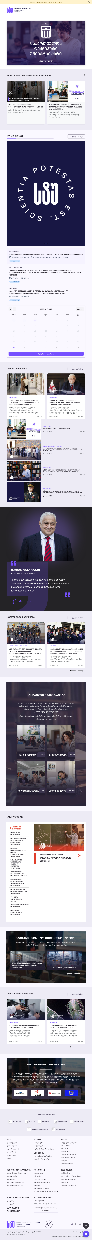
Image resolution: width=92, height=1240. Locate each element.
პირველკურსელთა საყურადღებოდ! (56, 429)
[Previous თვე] (10, 309)
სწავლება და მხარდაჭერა (43, 1156)
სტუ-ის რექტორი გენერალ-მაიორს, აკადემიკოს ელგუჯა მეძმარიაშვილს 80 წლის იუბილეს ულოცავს (63, 492)
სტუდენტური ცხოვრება (42, 1159)
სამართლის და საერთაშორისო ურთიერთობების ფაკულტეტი (17, 883)
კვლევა (64, 1140)
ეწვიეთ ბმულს (56, 2)
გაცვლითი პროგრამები (15, 1182)
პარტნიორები (12, 1176)
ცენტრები (64, 1148)
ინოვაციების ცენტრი (41, 1188)
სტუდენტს (39, 1153)
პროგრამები (38, 1143)
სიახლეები (13, 397)
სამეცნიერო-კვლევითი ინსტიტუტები (69, 1144)
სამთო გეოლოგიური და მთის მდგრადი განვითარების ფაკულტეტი (18, 841)
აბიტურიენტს (38, 1146)
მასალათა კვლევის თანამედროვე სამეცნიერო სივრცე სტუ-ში (24, 1026)
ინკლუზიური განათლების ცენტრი (46, 1191)
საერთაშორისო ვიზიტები (52, 446)
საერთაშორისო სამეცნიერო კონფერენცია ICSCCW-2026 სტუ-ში (62, 450)
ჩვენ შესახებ (67, 1170)
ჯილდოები (64, 1182)
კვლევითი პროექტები (68, 1154)
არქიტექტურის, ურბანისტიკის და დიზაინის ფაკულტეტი (18, 874)
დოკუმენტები (11, 1152)
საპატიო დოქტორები (68, 1179)
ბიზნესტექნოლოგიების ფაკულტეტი (19, 906)
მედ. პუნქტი (13, 1208)
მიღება (37, 1140)
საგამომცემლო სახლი (42, 1182)
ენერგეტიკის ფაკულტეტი (15, 834)
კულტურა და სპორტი (68, 1185)
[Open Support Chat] (86, 1234)
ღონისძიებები (12, 1146)
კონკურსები (11, 1201)
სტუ (9, 1140)
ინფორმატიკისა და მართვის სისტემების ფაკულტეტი (18, 891)
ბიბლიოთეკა (11, 1155)
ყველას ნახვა (77, 136)
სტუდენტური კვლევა (68, 1157)
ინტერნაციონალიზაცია (19, 1170)
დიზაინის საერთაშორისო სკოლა (16, 899)
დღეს (79, 309)
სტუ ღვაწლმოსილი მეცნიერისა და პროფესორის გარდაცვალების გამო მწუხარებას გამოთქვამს (61, 471)
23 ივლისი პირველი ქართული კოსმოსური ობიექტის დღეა (63, 1026)
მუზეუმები (37, 1176)
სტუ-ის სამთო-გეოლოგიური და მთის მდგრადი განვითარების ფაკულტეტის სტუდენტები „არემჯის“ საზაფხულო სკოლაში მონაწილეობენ (25, 653)
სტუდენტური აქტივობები (18, 646)
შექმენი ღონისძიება (46, 354)
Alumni (9, 1158)
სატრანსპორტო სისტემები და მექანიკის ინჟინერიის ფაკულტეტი (16, 864)
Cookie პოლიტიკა (79, 1232)
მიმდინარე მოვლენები (18, 1198)
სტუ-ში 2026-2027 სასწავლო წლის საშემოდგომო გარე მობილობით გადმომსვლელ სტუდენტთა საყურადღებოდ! (24, 403)
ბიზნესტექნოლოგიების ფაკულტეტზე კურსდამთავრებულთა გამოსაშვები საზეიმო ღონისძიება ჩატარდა (66, 651)
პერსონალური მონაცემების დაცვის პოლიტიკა (68, 1236)
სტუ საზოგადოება (13, 1149)
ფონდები (64, 1160)
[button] (49, 60)
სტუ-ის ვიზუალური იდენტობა (71, 1176)
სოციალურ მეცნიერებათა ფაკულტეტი (16, 913)
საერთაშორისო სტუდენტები (44, 1149)
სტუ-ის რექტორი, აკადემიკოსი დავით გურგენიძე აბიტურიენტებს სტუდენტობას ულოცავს (64, 402)
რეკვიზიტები (13, 1211)
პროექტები (11, 1179)
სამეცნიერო (13, 1022)
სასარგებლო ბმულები (15, 1185)
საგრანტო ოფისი (67, 1164)
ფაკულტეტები (12, 1143)
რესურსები (39, 1170)
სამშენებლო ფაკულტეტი (16, 828)
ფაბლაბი (37, 1185)
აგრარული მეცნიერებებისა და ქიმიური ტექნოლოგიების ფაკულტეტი (17, 852)
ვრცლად (44, 755)
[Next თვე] (14, 309)
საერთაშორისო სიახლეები (16, 1173)
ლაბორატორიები (40, 1179)
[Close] (89, 2)
